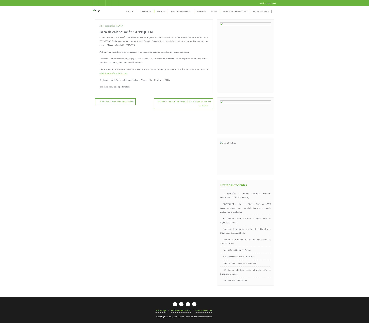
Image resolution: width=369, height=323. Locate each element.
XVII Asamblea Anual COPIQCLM (238, 257)
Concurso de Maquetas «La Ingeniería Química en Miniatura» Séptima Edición (245, 231)
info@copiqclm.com (267, 3)
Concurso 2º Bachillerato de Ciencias (117, 101)
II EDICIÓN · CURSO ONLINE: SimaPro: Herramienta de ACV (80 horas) (245, 195)
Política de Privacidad (181, 310)
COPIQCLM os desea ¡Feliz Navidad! (240, 263)
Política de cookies (203, 310)
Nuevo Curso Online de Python (237, 250)
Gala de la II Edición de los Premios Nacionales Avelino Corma (245, 241)
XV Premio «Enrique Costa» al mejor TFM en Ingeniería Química (245, 220)
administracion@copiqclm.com (113, 73)
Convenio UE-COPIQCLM (235, 280)
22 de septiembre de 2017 (111, 26)
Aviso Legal (161, 310)
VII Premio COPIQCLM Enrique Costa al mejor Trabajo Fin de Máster (184, 103)
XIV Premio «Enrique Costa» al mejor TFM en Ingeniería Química (245, 272)
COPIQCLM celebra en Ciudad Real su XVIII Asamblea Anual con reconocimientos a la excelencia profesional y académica (245, 208)
